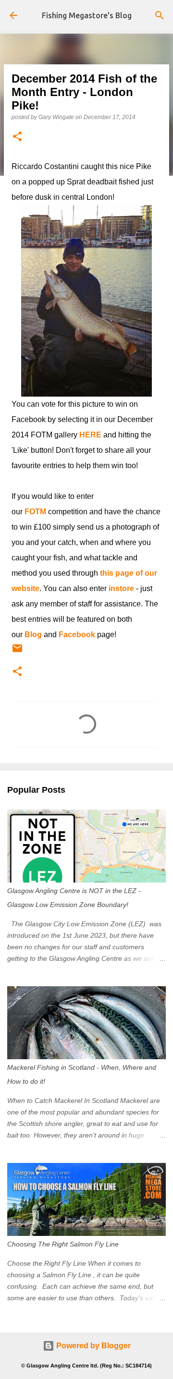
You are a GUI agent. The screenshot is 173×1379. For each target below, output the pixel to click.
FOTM (35, 512)
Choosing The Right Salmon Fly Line (63, 1244)
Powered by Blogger (92, 1346)
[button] (17, 137)
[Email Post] (17, 652)
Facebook (77, 634)
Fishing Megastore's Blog (87, 15)
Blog (33, 634)
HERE (90, 435)
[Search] (159, 15)
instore (121, 588)
